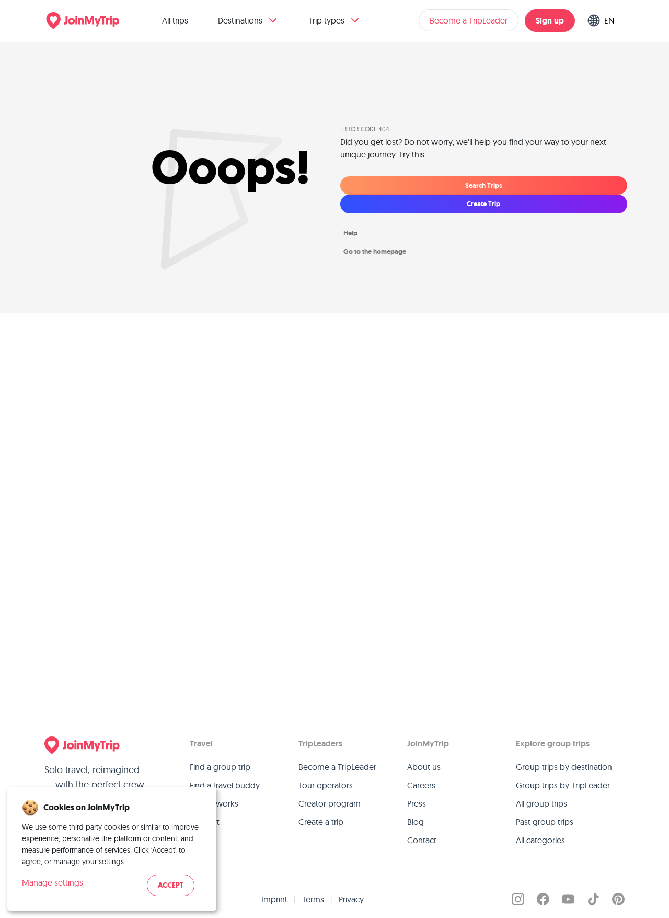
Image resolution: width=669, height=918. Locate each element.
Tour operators (325, 785)
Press (416, 803)
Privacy (351, 899)
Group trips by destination (564, 767)
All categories (540, 840)
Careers (421, 785)
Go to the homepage (374, 251)
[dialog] (111, 849)
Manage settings (52, 882)
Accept (170, 885)
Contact (421, 840)
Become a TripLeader (468, 20)
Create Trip (483, 203)
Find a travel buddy (225, 785)
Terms (313, 899)
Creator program (329, 803)
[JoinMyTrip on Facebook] (543, 899)
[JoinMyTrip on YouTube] (568, 899)
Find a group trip (220, 767)
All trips (175, 20)
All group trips (541, 803)
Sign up (550, 20)
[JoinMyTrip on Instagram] (518, 899)
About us (424, 767)
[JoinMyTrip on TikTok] (593, 899)
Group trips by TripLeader (563, 785)
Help (350, 233)
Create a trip (320, 822)
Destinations (240, 20)
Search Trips (483, 185)
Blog (415, 822)
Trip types (326, 20)
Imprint (274, 899)
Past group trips (544, 822)
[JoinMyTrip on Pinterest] (618, 899)
